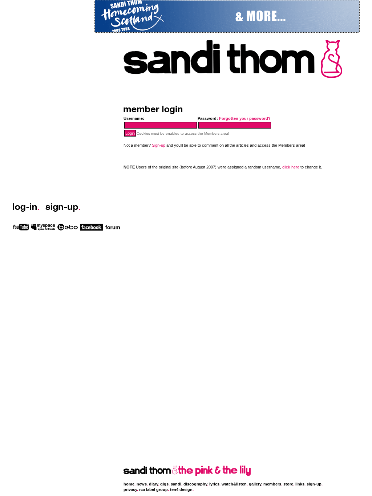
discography (195, 484)
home (129, 484)
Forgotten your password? (245, 118)
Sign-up (158, 145)
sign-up (314, 484)
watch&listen (234, 484)
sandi (176, 484)
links (299, 484)
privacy (130, 489)
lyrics (214, 484)
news (142, 484)
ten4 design (181, 489)
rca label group (153, 489)
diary (153, 484)
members (272, 484)
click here (290, 167)
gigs (164, 484)
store (288, 484)
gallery (255, 484)
